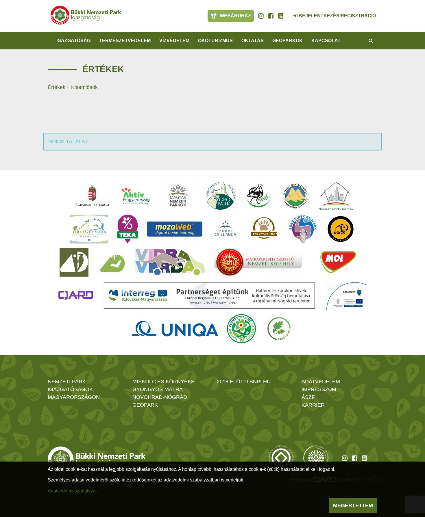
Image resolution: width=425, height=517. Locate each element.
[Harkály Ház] (74, 262)
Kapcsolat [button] (326, 40)
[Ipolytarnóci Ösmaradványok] (264, 229)
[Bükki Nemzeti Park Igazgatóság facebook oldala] (271, 16)
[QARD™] (75, 295)
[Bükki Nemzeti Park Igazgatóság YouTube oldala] (280, 16)
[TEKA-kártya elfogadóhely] (127, 229)
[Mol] (338, 262)
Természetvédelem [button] (125, 40)
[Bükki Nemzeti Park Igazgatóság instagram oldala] (261, 16)
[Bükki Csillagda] (225, 229)
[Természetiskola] (89, 229)
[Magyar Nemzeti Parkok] (178, 195)
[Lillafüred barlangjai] (111, 262)
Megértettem (353, 505)
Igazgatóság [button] (73, 40)
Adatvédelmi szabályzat (72, 490)
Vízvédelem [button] (174, 40)
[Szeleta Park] (340, 229)
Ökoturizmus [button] (215, 40)
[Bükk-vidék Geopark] (303, 229)
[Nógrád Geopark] (221, 195)
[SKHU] (209, 295)
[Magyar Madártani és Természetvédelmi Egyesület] (259, 195)
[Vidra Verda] (170, 262)
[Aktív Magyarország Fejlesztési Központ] (135, 195)
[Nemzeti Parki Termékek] (336, 195)
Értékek (56, 87)
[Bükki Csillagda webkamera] (287, 12)
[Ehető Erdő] (279, 328)
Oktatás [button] (252, 40)
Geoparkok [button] (287, 40)
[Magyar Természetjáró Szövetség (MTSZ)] (241, 328)
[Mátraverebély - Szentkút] (258, 262)
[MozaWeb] (174, 229)
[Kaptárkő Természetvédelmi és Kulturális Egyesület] (296, 195)
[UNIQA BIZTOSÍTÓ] (175, 328)
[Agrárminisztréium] (92, 195)
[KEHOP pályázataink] (346, 295)
